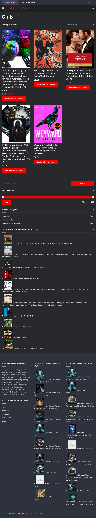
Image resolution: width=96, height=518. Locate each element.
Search (82, 183)
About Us (5, 410)
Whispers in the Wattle (27, 2)
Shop (4, 421)
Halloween (7, 216)
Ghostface (48, 462)
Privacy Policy (7, 418)
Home (4, 407)
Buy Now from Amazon (14, 99)
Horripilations (38, 514)
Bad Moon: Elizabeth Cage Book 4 (25, 267)
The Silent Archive (52, 497)
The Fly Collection (19, 327)
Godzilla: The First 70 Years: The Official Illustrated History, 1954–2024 (39, 243)
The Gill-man (81, 491)
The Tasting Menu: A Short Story (26, 348)
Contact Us (6, 414)
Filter (6, 202)
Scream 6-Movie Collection (23, 278)
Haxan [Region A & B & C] (22, 316)
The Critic (16, 338)
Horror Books (8, 220)
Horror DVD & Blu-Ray (11, 223)
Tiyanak (47, 473)
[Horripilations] (19, 8)
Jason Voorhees (51, 483)
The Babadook (50, 433)
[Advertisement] (48, 29)
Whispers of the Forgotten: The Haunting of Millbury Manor (79, 477)
